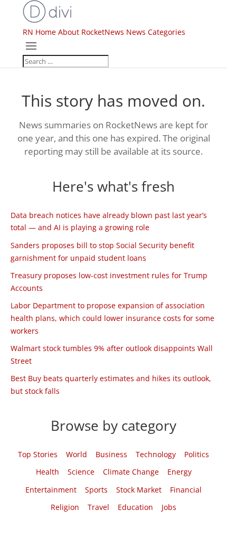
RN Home (39, 32)
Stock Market (139, 490)
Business (111, 454)
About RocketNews (91, 32)
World (76, 454)
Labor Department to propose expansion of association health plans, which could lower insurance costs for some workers (112, 318)
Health (47, 472)
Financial (186, 490)
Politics (196, 454)
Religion (65, 507)
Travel (98, 507)
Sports (96, 490)
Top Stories (38, 454)
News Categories (155, 32)
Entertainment (51, 490)
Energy (179, 472)
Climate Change (131, 472)
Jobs (169, 507)
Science (81, 472)
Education (135, 507)
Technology (156, 454)
